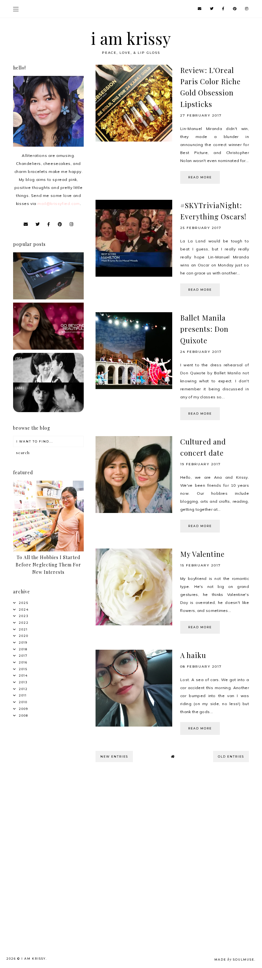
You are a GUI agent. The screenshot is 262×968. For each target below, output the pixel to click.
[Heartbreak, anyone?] (48, 410)
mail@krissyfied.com (58, 203)
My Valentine (202, 554)
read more (200, 177)
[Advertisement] (50, 810)
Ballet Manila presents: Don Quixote (204, 329)
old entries (231, 756)
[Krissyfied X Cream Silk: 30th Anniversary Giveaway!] (48, 348)
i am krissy (131, 38)
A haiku (193, 655)
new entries (114, 756)
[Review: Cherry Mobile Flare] (48, 298)
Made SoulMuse (234, 959)
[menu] (16, 9)
